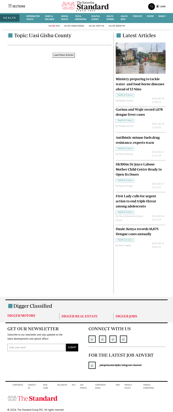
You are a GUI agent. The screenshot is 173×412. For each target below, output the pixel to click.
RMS (118, 385)
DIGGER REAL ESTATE (79, 316)
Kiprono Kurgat (126, 186)
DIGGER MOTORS (21, 315)
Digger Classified (32, 306)
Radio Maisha (75, 26)
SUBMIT (72, 347)
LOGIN (162, 6)
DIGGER (161, 16)
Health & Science (95, 17)
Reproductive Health (33, 17)
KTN (55, 26)
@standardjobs (112, 365)
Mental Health (64, 17)
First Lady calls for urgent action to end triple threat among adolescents (136, 201)
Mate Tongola (125, 245)
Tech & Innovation (80, 17)
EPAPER (150, 16)
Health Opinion (110, 17)
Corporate (18, 385)
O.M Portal (83, 386)
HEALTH (9, 17)
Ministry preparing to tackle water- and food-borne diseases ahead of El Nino (140, 84)
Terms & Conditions (148, 386)
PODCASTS (137, 16)
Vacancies (62, 385)
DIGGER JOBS (126, 316)
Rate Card (45, 386)
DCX (73, 385)
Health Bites (124, 17)
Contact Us (32, 386)
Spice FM (97, 26)
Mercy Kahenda (126, 154)
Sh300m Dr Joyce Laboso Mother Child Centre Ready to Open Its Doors (139, 169)
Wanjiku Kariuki (126, 101)
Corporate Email (100, 386)
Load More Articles (63, 55)
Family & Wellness (49, 17)
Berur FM (118, 26)
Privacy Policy (128, 386)
